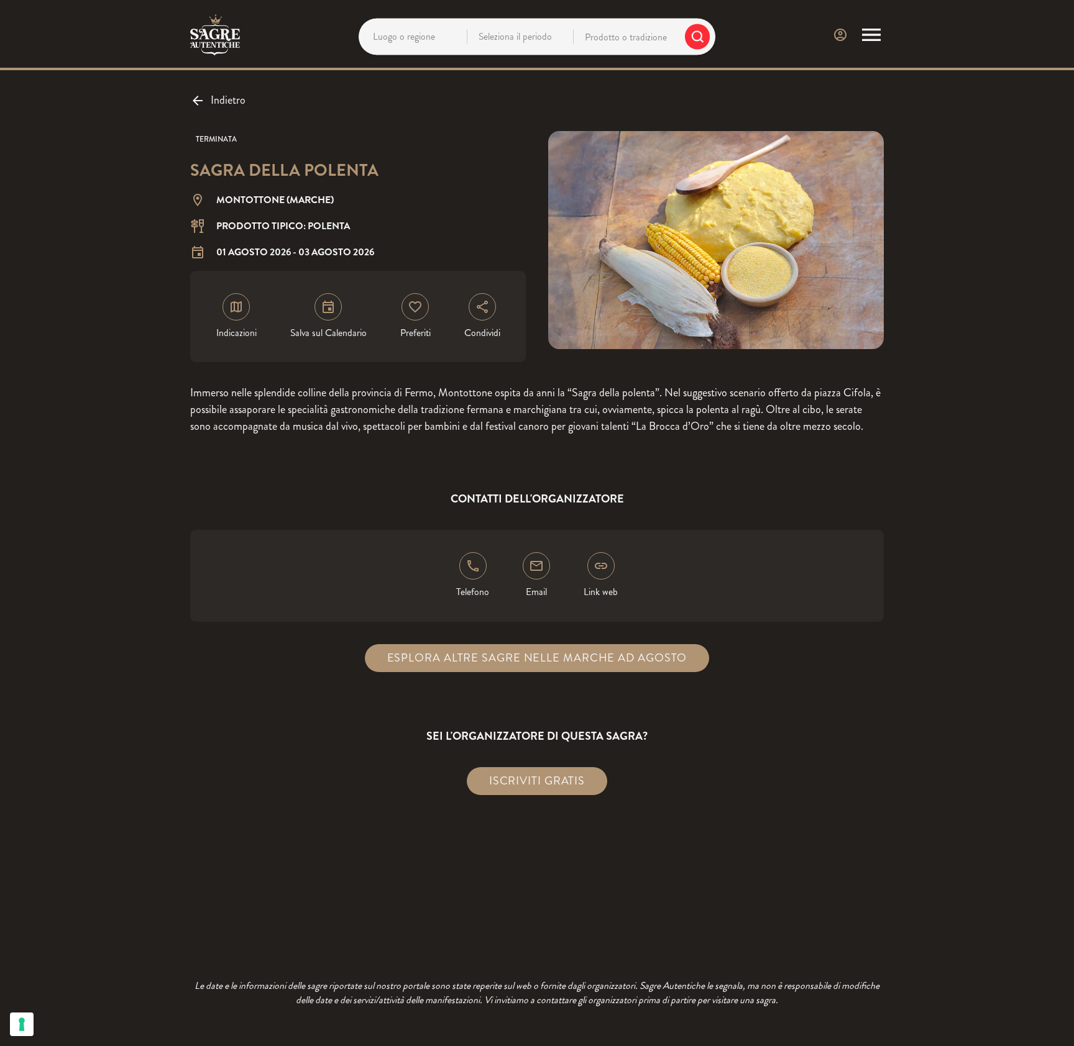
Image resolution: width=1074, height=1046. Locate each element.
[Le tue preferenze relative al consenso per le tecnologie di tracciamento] (22, 1024)
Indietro (228, 100)
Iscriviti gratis (537, 781)
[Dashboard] (840, 34)
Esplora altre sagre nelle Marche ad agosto (537, 658)
